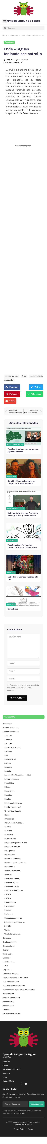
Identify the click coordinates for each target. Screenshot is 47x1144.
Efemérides (12, 540)
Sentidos (8, 926)
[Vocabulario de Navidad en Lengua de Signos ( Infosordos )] (23, 532)
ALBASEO (29, 1125)
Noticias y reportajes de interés (15, 978)
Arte (6, 755)
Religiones (8, 914)
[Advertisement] (23, 277)
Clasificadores (8, 946)
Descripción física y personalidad (17, 775)
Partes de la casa (11, 882)
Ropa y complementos (13, 918)
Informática (9, 819)
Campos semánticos (15, 508)
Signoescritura (9, 1002)
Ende (24, 376)
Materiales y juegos (10, 974)
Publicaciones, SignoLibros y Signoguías (19, 990)
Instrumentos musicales (14, 823)
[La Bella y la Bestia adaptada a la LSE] (23, 564)
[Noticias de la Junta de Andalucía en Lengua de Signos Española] (23, 500)
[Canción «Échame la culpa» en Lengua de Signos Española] (23, 468)
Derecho (7, 771)
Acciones (8, 735)
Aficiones (8, 743)
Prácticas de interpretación (14, 986)
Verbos (7, 930)
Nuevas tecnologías (12, 870)
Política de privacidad (17, 1113)
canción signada (11, 376)
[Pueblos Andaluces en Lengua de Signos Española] (23, 436)
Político (7, 898)
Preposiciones (10, 902)
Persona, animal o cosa (13, 890)
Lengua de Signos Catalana (15, 843)
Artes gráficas (10, 759)
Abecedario (7, 724)
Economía (7, 958)
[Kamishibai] (23, 596)
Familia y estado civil (12, 807)
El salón (7, 799)
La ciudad (8, 831)
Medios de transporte (13, 859)
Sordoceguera (8, 1006)
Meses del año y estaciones (15, 863)
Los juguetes (9, 851)
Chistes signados (9, 942)
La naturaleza (10, 839)
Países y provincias (15, 444)
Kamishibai (13, 609)
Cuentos (11, 572)
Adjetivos (8, 739)
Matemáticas (9, 855)
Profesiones (9, 906)
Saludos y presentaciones (14, 922)
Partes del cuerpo (11, 886)
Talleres (6, 1009)
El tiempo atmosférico (13, 803)
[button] (5, 21)
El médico (8, 795)
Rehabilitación (8, 994)
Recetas (7, 910)
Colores (7, 763)
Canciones (9, 42)
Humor (5, 966)
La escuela (8, 835)
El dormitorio (9, 791)
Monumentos (9, 867)
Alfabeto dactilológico (12, 728)
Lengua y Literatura (12, 847)
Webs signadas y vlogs (12, 1013)
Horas (6, 815)
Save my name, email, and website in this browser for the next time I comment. (23, 687)
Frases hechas (8, 962)
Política (7, 894)
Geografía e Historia (12, 811)
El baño (7, 787)
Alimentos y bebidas (12, 747)
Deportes (8, 767)
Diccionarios (8, 954)
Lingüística (7, 970)
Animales (8, 751)
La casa (7, 827)
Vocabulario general (12, 934)
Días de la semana (11, 779)
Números (8, 874)
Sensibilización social (11, 998)
